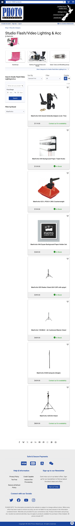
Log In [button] (20, 23)
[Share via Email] (40, 442)
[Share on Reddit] (31, 442)
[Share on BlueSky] (23, 442)
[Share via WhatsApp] (48, 442)
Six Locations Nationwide (66, 23)
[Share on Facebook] (19, 442)
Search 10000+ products (14, 2)
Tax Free (14, 479)
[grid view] (65, 78)
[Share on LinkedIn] (35, 442)
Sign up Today (53, 487)
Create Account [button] (5, 23)
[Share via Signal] (52, 442)
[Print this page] (56, 442)
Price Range (10, 89)
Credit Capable (29, 476)
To (15, 92)
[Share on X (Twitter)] (27, 442)
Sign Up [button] (14, 23)
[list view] (69, 78)
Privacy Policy (14, 476)
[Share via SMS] (44, 442)
